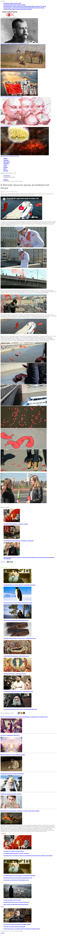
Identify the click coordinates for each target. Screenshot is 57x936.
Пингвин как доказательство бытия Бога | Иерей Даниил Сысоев (18, 602)
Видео (5, 169)
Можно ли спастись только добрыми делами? (13, 754)
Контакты (6, 171)
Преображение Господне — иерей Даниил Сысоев (15, 673)
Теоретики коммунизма (5, 126)
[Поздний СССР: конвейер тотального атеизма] (12, 521)
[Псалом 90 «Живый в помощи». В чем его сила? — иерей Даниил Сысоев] (17, 636)
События (6, 167)
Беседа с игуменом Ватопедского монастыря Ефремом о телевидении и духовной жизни (24, 716)
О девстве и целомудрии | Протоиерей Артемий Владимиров (17, 924)
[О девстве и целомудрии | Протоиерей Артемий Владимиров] (17, 922)
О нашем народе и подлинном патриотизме (10, 156)
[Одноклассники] (10, 562)
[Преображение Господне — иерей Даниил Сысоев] (17, 671)
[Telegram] (12, 562)
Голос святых (7, 162)
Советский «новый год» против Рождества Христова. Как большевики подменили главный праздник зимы (24, 7)
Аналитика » (6, 180)
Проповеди (6, 163)
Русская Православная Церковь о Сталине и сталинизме (14, 4)
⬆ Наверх (3, 932)
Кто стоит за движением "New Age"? (10, 735)
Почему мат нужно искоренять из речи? (11, 794)
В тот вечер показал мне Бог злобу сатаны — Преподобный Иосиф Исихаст (20, 709)
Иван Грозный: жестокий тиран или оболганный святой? (16, 904)
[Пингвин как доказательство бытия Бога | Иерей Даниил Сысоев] (17, 600)
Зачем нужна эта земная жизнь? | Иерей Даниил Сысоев (16, 620)
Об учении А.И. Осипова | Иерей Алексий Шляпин (14, 926)
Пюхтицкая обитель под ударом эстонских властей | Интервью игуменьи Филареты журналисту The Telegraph (25, 6)
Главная (5, 158)
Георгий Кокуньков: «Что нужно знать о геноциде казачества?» (14, 69)
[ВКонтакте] (8, 562)
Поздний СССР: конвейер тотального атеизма (12, 3)
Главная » (6, 179)
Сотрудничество (7, 175)
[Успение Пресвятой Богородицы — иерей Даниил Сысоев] (17, 653)
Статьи (5, 165)
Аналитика (6, 160)
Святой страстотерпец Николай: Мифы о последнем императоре (14, 43)
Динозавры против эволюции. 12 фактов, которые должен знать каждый (18, 9)
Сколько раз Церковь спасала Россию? (12, 900)
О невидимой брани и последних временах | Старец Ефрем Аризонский (19, 584)
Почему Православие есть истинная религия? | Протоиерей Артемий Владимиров (22, 928)
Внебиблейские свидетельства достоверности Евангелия (16, 902)
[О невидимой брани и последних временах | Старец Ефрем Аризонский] (17, 582)
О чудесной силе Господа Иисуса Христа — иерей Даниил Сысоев (18, 691)
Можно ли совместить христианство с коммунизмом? (12, 96)
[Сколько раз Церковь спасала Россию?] (17, 897)
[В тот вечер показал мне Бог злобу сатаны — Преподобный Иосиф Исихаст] (17, 707)
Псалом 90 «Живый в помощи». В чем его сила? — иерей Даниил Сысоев (20, 638)
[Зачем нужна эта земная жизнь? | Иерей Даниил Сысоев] (17, 618)
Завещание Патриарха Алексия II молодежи (12, 773)
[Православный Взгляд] (10, 17)
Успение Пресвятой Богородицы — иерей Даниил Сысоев (16, 656)
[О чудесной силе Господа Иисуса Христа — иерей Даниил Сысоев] (17, 689)
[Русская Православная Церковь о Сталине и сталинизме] (12, 538)
